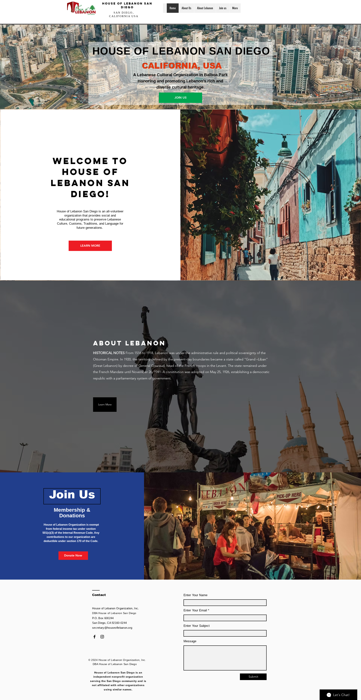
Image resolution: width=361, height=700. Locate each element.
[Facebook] (94, 636)
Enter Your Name (195, 595)
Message (190, 641)
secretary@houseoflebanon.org (112, 627)
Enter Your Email (195, 610)
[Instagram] (102, 636)
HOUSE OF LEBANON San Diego (127, 5)
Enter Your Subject (197, 625)
